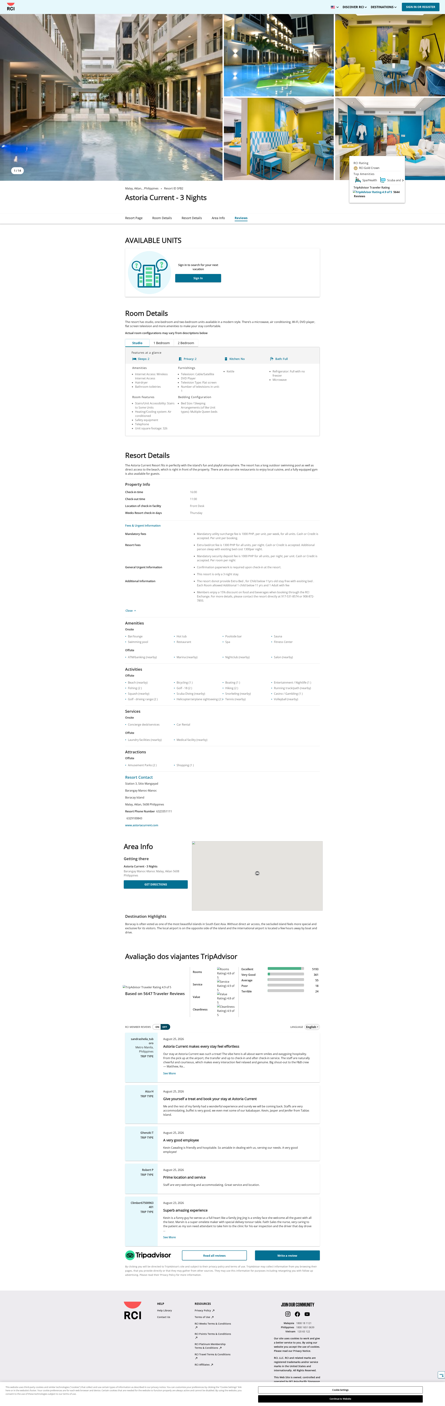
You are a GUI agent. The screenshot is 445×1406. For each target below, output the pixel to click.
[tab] (133, 217)
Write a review (287, 1256)
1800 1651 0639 (305, 1327)
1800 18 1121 (304, 1323)
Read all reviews (214, 1256)
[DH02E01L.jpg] (111, 97)
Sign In (198, 278)
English (311, 1027)
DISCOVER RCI (353, 7)
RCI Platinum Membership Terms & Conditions (210, 1345)
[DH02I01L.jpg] (390, 55)
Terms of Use (203, 1317)
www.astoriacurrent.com (141, 825)
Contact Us (163, 1317)
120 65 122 (303, 1331)
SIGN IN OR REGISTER (420, 7)
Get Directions (155, 884)
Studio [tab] (137, 343)
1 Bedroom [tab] (161, 343)
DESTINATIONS (382, 7)
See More (169, 1073)
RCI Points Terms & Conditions (213, 1334)
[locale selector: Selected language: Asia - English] (333, 6)
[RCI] (11, 6)
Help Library (164, 1310)
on (157, 1027)
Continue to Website (340, 1398)
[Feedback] (441, 1375)
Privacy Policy (203, 1310)
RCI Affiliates (202, 1364)
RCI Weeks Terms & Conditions (213, 1323)
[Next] (403, 180)
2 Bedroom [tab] (186, 343)
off (164, 1027)
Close (129, 611)
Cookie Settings (340, 1389)
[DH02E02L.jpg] (279, 55)
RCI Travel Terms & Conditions (212, 1354)
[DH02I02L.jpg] (279, 139)
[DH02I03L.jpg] (390, 139)
